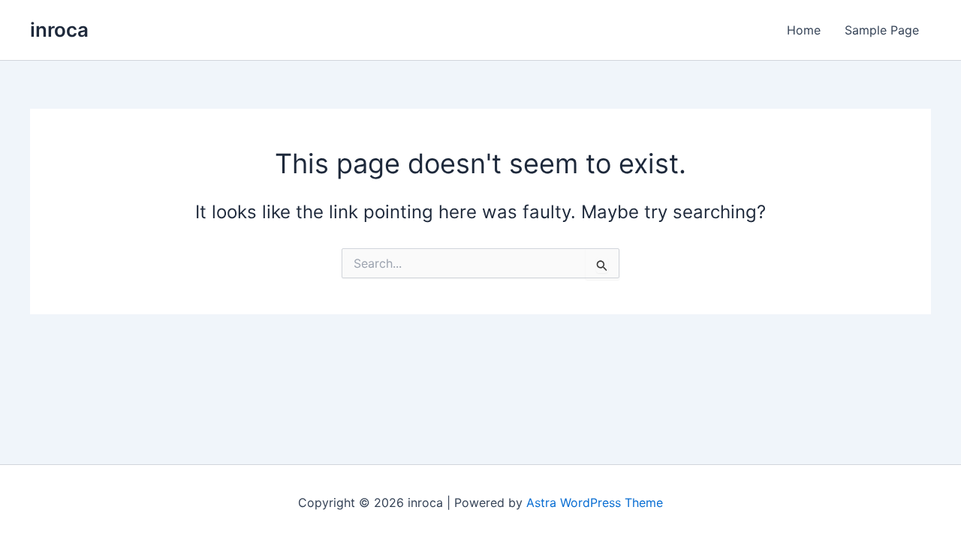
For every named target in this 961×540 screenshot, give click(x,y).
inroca (59, 29)
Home (804, 30)
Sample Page (882, 30)
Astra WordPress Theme (594, 502)
